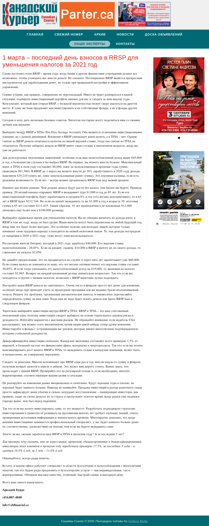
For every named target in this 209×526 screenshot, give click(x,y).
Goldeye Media (138, 521)
